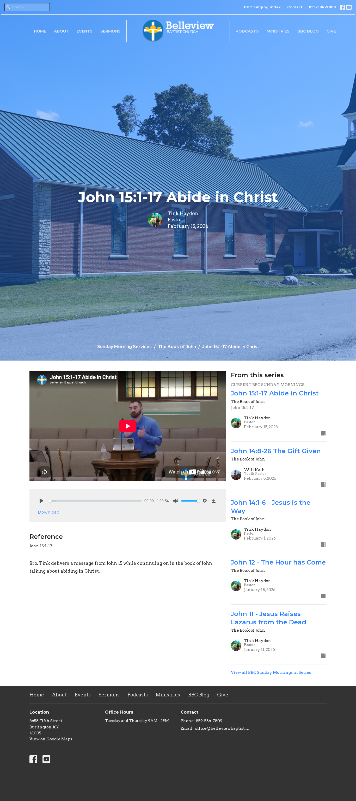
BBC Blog (308, 31)
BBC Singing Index (262, 7)
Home (40, 31)
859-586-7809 (322, 7)
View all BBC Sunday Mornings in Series (271, 672)
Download (48, 512)
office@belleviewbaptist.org (223, 728)
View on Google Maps (50, 739)
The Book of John (177, 346)
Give (331, 31)
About (61, 31)
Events (85, 31)
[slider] (95, 500)
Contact (295, 7)
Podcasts (247, 31)
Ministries (278, 31)
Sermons (110, 31)
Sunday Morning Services (124, 346)
